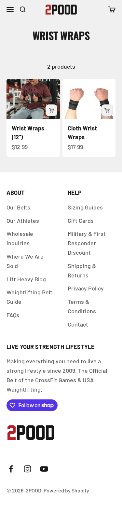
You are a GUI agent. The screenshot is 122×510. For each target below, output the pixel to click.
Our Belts (18, 207)
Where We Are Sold (25, 261)
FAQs (13, 314)
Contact (78, 324)
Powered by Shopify (66, 490)
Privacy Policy (86, 288)
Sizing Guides (85, 207)
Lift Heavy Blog (26, 279)
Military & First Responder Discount (87, 243)
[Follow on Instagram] (27, 468)
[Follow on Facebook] (11, 468)
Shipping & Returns (82, 270)
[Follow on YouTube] (44, 468)
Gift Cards (81, 220)
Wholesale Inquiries (20, 238)
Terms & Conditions (82, 306)
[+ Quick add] (51, 110)
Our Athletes (23, 220)
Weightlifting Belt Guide (29, 297)
